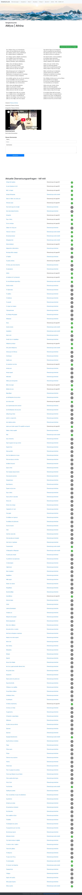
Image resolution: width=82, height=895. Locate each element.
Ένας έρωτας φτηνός (11, 476)
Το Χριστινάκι (9, 289)
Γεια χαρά (8, 513)
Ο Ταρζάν (8, 256)
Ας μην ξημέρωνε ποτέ (12, 186)
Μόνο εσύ (8, 641)
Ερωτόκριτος (9, 484)
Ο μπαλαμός (9, 699)
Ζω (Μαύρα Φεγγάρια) (11, 314)
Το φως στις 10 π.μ (11, 856)
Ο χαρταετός (9, 712)
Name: (7, 139)
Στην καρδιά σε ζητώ (11, 815)
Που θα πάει (9, 786)
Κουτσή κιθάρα (9, 592)
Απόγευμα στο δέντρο (11, 351)
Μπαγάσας (8, 649)
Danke (52, 1)
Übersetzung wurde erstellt (53, 194)
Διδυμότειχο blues (10, 414)
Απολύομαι (9, 356)
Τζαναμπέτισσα (10, 310)
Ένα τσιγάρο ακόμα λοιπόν (12, 471)
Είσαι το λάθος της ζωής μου (13, 198)
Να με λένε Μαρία (10, 662)
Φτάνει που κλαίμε (10, 505)
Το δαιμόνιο (9, 852)
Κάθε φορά (9, 579)
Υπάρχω (8, 873)
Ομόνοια (8, 728)
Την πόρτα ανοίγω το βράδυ (13, 840)
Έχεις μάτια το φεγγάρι (12, 496)
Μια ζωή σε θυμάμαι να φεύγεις (14, 633)
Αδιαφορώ (8, 318)
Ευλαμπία (8, 215)
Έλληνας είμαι (9, 202)
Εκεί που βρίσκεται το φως (12, 455)
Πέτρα (7, 753)
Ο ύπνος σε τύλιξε (10, 707)
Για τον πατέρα (10, 223)
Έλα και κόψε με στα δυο (12, 459)
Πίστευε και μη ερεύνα (11, 757)
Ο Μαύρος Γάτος (10, 695)
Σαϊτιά (7, 273)
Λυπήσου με (9, 612)
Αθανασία (8, 376)
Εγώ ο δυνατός (10, 438)
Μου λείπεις (9, 645)
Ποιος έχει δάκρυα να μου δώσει (14, 774)
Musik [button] (29, 1)
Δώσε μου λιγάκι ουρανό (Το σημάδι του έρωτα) (18, 426)
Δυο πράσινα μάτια (10, 422)
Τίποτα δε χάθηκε (10, 848)
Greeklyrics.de (5, 2)
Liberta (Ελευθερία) (11, 608)
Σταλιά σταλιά (9, 285)
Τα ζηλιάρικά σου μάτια (12, 823)
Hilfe (56, 1)
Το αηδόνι (8, 293)
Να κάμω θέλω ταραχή (11, 252)
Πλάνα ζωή (9, 765)
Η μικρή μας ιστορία (11, 554)
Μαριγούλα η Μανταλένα (12, 248)
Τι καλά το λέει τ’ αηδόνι (12, 844)
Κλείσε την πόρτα (10, 583)
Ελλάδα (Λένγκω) (10, 463)
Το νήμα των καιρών (11, 306)
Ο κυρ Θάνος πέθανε (11, 691)
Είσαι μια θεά (9, 451)
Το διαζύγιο (9, 298)
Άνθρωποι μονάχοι (10, 343)
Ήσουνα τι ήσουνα (10, 231)
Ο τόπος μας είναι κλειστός (13, 264)
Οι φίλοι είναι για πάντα (12, 724)
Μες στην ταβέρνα (10, 625)
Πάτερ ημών (9, 749)
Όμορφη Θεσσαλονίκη (11, 736)
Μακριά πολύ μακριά (11, 616)
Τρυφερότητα (9, 869)
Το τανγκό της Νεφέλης (12, 865)
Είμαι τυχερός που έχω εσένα (13, 442)
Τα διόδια (8, 819)
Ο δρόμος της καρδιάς (11, 687)
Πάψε (7, 745)
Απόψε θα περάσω (10, 182)
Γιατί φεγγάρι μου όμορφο (12, 538)
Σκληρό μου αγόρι (10, 803)
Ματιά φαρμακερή (10, 621)
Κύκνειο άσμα (9, 600)
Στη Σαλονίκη (9, 811)
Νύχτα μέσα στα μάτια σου (12, 678)
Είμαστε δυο (9, 447)
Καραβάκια (8, 575)
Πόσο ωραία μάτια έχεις (12, 778)
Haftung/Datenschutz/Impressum (51, 893)
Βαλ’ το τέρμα (9, 190)
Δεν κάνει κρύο (10, 401)
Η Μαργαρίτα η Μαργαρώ (12, 550)
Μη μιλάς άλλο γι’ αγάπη (12, 629)
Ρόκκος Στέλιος (14, 102)
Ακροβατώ (8, 331)
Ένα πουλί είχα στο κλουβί (12, 207)
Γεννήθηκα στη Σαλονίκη (12, 521)
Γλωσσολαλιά (9, 546)
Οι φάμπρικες (9, 269)
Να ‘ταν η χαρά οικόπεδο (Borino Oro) (15, 666)
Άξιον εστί (8, 335)
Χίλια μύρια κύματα (11, 881)
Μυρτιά (8, 658)
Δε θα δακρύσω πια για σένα (13, 397)
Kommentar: (9, 144)
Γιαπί (7, 529)
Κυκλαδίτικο (9, 596)
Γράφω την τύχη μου (11, 227)
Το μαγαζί (8, 302)
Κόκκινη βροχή (9, 244)
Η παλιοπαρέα (9, 563)
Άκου (7, 322)
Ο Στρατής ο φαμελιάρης (12, 716)
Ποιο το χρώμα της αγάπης (13, 770)
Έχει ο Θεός (9, 219)
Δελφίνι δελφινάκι (10, 194)
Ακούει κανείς (9, 327)
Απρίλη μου (9, 360)
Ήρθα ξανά (9, 567)
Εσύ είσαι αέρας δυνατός (12, 211)
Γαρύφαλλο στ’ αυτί (11, 509)
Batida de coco (10, 389)
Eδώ (7, 434)
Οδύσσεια (8, 720)
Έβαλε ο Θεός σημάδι (11, 430)
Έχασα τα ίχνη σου (11, 488)
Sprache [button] (47, 1)
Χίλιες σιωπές (9, 885)
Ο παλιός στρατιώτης (11, 703)
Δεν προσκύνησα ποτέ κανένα (13, 405)
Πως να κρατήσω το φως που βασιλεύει (16, 794)
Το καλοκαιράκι (10, 861)
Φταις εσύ (8, 500)
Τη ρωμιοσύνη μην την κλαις (13, 828)
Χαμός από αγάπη (10, 877)
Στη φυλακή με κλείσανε (12, 807)
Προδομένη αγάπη (10, 790)
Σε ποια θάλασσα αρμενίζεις (13, 281)
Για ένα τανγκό (10, 525)
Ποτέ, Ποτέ (9, 782)
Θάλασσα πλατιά (10, 836)
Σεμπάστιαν (9, 799)
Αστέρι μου (9, 368)
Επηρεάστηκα (9, 480)
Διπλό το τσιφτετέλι (11, 418)
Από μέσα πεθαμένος (11, 347)
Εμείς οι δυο (9, 467)
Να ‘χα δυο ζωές (10, 670)
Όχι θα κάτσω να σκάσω (12, 741)
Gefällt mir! (61, 1)
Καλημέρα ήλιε (9, 240)
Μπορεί (8, 654)
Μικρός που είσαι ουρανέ (12, 637)
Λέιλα (7, 604)
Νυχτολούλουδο (10, 683)
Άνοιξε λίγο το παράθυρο (12, 339)
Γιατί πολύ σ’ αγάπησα (11, 542)
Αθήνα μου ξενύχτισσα (11, 380)
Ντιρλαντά (8, 674)
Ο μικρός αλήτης (10, 260)
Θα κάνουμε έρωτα (11, 832)
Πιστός (8, 761)
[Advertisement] (41, 37)
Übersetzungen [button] (15, 1)
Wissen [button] (41, 1)
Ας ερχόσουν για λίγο (11, 364)
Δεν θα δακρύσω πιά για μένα (13, 409)
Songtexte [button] (23, 1)
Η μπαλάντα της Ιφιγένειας (13, 558)
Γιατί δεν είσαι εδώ (10, 534)
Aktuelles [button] (35, 1)
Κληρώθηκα (9, 587)
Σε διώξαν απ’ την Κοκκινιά (13, 277)
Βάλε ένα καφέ (10, 385)
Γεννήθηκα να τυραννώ (12, 517)
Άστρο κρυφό (9, 372)
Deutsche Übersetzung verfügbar (68, 46)
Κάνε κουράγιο (9, 571)
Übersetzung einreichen (52, 207)
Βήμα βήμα (8, 393)
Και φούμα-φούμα (10, 235)
